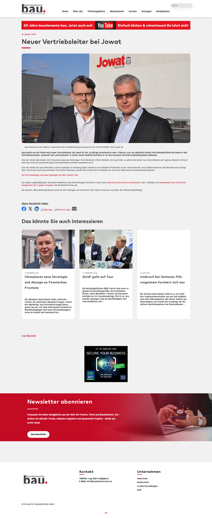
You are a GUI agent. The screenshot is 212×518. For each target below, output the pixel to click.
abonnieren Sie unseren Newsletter (124, 183)
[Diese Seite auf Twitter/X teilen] (31, 209)
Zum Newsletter (38, 434)
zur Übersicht (29, 336)
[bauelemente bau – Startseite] (34, 480)
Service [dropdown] (133, 11)
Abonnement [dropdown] (117, 11)
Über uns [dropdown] (78, 11)
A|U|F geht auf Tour (97, 277)
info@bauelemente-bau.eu (99, 481)
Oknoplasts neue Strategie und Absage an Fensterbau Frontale (46, 282)
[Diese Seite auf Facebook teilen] (24, 209)
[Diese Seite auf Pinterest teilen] (62, 209)
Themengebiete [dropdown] (96, 11)
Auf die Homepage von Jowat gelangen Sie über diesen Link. (50, 175)
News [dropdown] (65, 11)
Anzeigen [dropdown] (146, 11)
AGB (139, 490)
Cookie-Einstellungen (147, 486)
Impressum (142, 478)
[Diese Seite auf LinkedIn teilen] (37, 209)
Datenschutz (143, 482)
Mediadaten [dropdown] (163, 11)
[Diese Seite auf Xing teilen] (47, 209)
